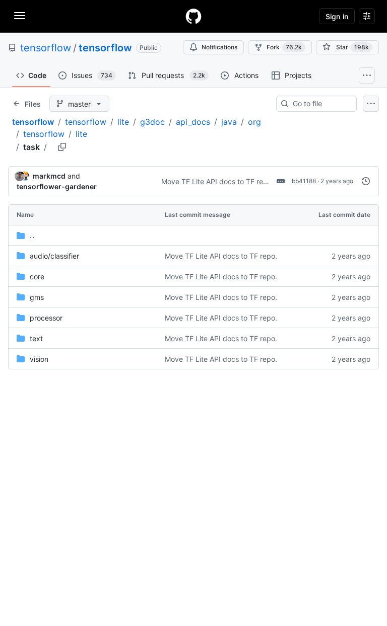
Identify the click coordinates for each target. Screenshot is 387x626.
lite (123, 122)
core (37, 276)
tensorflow (45, 48)
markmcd (49, 176)
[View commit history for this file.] (365, 181)
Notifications (219, 47)
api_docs (193, 122)
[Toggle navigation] (19, 15)
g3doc (152, 122)
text (36, 338)
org (254, 122)
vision (39, 359)
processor (46, 318)
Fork (284, 47)
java (229, 122)
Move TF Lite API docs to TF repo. (217, 181)
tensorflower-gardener (57, 186)
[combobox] (320, 103)
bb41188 (304, 181)
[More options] (371, 104)
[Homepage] (193, 16)
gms (37, 297)
